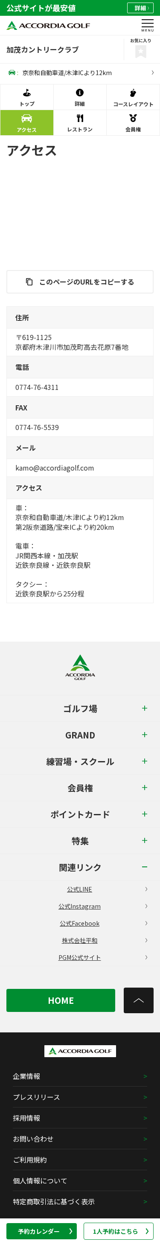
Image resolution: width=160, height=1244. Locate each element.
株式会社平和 (80, 940)
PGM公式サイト (79, 957)
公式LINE (79, 889)
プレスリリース (36, 1097)
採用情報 (26, 1118)
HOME (61, 1000)
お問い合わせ (33, 1139)
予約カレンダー (39, 1231)
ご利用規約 (30, 1159)
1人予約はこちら (115, 1231)
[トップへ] (139, 1000)
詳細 (140, 8)
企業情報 (26, 1076)
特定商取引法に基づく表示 (54, 1201)
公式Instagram (79, 906)
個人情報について (40, 1180)
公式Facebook (79, 923)
